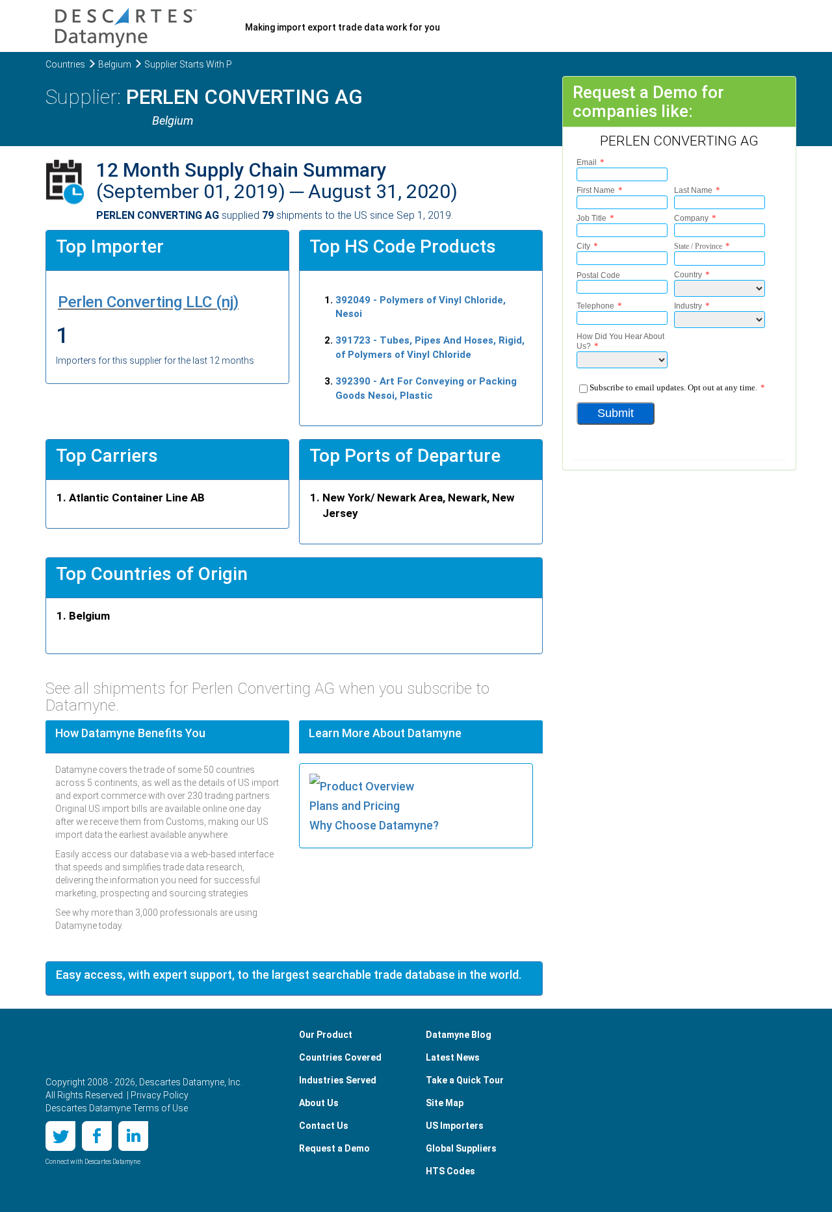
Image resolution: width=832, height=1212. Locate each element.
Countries (65, 64)
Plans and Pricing (354, 806)
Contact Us (323, 1125)
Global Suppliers (461, 1148)
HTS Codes (450, 1171)
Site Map (444, 1103)
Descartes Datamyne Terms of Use (117, 1108)
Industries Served (337, 1080)
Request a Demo (334, 1148)
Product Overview (367, 786)
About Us (319, 1103)
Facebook (97, 1136)
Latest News (453, 1057)
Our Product (325, 1034)
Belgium (114, 64)
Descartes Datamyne (110, 1047)
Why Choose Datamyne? (374, 825)
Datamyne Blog (458, 1034)
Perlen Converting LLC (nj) (148, 302)
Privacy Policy (159, 1095)
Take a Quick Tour (465, 1080)
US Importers (455, 1125)
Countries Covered (340, 1057)
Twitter (60, 1136)
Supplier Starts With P (188, 64)
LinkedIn (133, 1136)
